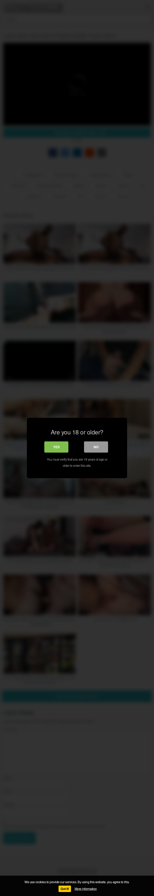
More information (86, 888)
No (96, 447)
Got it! (65, 888)
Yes (56, 447)
